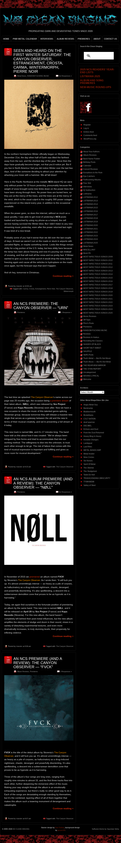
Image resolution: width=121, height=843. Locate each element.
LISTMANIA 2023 (90, 236)
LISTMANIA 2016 (90, 211)
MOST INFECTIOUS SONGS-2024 (98, 309)
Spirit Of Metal (89, 464)
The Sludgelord (90, 471)
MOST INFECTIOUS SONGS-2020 (98, 295)
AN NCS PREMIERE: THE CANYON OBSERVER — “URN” (40, 306)
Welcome (87, 379)
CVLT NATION (90, 419)
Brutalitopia (88, 415)
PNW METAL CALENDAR (25, 39)
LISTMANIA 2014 (90, 204)
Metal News (21, 76)
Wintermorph (68, 291)
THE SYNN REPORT (92, 369)
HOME (6, 39)
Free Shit (87, 183)
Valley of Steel (90, 485)
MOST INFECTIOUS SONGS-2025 (98, 313)
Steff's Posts (88, 355)
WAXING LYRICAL (91, 376)
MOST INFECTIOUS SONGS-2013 (98, 271)
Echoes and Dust (91, 429)
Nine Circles (89, 457)
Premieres (21, 312)
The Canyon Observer (64, 289)
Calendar (87, 166)
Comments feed (90, 135)
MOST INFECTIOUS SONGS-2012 (98, 267)
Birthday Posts (89, 162)
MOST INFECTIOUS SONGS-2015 (98, 278)
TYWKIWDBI (89, 482)
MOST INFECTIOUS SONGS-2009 (98, 257)
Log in (86, 128)
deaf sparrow (89, 422)
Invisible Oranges (91, 440)
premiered (34, 576)
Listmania (87, 194)
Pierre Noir (51, 289)
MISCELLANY (89, 250)
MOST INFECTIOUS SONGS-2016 (98, 281)
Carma (25, 289)
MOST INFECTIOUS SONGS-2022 (98, 302)
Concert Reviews (90, 169)
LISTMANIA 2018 (90, 218)
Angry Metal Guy (91, 405)
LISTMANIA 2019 (90, 222)
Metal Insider (89, 454)
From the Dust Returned (94, 433)
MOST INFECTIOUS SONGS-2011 (97, 264)
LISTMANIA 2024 (90, 239)
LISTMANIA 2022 (90, 232)
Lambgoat (88, 443)
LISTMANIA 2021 (90, 229)
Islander (19, 286)
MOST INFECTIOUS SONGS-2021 (98, 299)
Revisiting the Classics (93, 341)
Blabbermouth (90, 412)
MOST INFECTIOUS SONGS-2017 (98, 285)
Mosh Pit (87, 253)
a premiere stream (59, 400)
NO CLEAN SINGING (21, 829)
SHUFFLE (87, 351)
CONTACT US (110, 39)
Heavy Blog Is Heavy (92, 436)
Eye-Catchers (89, 176)
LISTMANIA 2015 (90, 208)
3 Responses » (66, 671)
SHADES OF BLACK (92, 344)
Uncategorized (89, 372)
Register (87, 125)
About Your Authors (91, 152)
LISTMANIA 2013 (90, 201)
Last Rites (88, 447)
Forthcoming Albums (92, 180)
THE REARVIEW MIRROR (94, 365)
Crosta (31, 289)
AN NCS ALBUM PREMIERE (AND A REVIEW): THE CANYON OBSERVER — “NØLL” (42, 483)
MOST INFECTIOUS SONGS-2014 (98, 274)
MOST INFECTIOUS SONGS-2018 (98, 288)
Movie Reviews (89, 316)
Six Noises (88, 461)
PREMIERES (84, 39)
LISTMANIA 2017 (90, 215)
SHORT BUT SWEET (92, 348)
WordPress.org (90, 139)
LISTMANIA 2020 (90, 225)
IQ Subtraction (89, 190)
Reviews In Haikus (91, 337)
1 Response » (66, 312)
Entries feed (89, 132)
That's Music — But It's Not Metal (97, 362)
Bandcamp (88, 408)
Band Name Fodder (91, 159)
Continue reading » (63, 276)
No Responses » (65, 76)
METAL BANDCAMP (92, 450)
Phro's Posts (88, 323)
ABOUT (97, 39)
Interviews (87, 187)
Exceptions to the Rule (92, 173)
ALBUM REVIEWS (65, 39)
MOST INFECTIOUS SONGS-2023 (98, 306)
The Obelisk (89, 468)
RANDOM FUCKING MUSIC (38, 76)
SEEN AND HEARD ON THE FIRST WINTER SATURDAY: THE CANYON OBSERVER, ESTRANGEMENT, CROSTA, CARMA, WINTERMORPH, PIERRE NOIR (42, 61)
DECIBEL (88, 426)
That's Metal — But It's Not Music (97, 358)
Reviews (87, 334)
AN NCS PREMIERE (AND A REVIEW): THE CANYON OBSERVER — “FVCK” (37, 663)
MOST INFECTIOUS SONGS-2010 (98, 260)
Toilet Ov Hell (89, 475)
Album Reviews (23, 671)
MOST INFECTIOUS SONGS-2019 (98, 292)
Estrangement (40, 289)
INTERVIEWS (46, 39)
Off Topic (87, 320)
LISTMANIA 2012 (90, 197)
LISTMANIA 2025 (90, 243)
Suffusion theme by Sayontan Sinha (105, 829)
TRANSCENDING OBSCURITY (97, 478)
